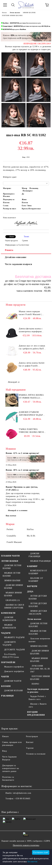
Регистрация (32, 736)
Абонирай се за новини (17, 510)
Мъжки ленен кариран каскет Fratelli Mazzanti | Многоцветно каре (30, 313)
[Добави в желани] (45, 218)
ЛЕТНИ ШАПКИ (9, 561)
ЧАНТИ (5, 677)
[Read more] (25, 459)
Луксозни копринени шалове (39, 640)
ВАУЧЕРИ (32, 586)
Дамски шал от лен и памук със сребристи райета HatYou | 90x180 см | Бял (32, 347)
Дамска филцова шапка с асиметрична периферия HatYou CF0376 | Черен (30, 330)
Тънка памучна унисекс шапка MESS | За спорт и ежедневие (32, 431)
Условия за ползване (35, 754)
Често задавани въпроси (18, 264)
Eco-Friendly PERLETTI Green (11, 655)
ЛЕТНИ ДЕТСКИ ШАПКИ (38, 597)
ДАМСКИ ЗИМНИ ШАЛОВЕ (39, 652)
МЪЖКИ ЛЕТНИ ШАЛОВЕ (37, 632)
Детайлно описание (15, 257)
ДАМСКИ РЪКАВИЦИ (34, 555)
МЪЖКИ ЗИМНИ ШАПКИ (13, 594)
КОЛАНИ (6, 686)
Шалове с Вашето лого (38, 705)
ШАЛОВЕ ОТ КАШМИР (36, 579)
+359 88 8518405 (22, 798)
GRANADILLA (13, 600)
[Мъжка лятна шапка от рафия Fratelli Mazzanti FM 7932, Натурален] (12, 400)
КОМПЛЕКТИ (8, 613)
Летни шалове (15, 12)
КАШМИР (32, 566)
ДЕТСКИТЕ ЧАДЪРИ (14, 650)
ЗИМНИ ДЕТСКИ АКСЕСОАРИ (38, 612)
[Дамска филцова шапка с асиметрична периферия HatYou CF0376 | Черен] (12, 333)
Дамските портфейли (14, 671)
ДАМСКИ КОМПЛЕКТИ (9, 618)
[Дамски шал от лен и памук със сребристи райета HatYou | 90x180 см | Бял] (12, 350)
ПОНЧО (35, 684)
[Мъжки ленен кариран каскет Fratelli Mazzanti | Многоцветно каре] (12, 316)
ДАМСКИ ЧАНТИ (12, 681)
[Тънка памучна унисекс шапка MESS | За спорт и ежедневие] (12, 434)
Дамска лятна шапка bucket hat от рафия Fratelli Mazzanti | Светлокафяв (31, 364)
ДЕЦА (30, 591)
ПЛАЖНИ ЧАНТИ (10, 556)
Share (11, 237)
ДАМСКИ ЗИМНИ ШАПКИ (13, 586)
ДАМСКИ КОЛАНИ (13, 690)
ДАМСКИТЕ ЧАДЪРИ (9, 643)
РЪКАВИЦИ (7, 696)
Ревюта (9, 250)
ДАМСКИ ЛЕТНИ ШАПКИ (12, 566)
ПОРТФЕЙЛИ (8, 662)
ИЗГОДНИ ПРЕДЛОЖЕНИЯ (36, 713)
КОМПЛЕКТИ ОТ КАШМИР (38, 572)
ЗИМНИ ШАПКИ (12, 580)
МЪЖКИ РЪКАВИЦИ (40, 561)
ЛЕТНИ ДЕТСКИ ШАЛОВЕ (38, 604)
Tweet (26, 236)
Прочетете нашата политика (26, 845)
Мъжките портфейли (14, 667)
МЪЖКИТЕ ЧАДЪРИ (14, 637)
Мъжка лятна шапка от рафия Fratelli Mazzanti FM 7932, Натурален (31, 396)
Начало (4, 12)
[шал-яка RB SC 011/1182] (13, 64)
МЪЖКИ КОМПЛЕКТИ (9, 626)
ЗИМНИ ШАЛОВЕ (29, 12)
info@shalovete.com (22, 793)
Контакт (30, 742)
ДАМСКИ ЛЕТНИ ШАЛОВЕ (38, 624)
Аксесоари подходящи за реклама (38, 690)
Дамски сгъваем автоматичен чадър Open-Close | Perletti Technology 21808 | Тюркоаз (31, 414)
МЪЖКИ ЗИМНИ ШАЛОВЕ (39, 659)
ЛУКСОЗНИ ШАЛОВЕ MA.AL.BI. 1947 (40, 669)
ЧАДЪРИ (5, 633)
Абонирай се (14, 382)
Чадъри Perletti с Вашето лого (37, 697)
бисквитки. (32, 861)
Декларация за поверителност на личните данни (10, 768)
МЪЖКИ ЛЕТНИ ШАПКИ (11, 574)
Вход (4, 751)
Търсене (30, 748)
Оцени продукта (11, 241)
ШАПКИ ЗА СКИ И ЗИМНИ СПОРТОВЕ (14, 606)
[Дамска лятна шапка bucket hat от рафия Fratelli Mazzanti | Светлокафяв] (12, 368)
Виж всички (11, 516)
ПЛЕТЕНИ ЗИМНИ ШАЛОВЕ (12, 15)
